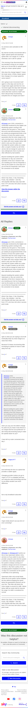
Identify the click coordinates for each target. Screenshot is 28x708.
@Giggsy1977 (14, 553)
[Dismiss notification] (26, 7)
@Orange (5, 123)
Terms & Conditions (22, 690)
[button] (25, 36)
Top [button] (15, 686)
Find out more (12, 119)
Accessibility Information (21, 691)
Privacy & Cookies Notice (7, 691)
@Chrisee (6, 376)
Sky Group (3, 694)
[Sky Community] (9, 2)
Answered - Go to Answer (14, 31)
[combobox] (13, 12)
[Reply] (24, 105)
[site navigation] (2, 2)
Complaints (4, 693)
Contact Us (24, 693)
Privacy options (5, 690)
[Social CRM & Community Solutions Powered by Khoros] (23, 704)
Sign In (26, 2)
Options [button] (3, 24)
